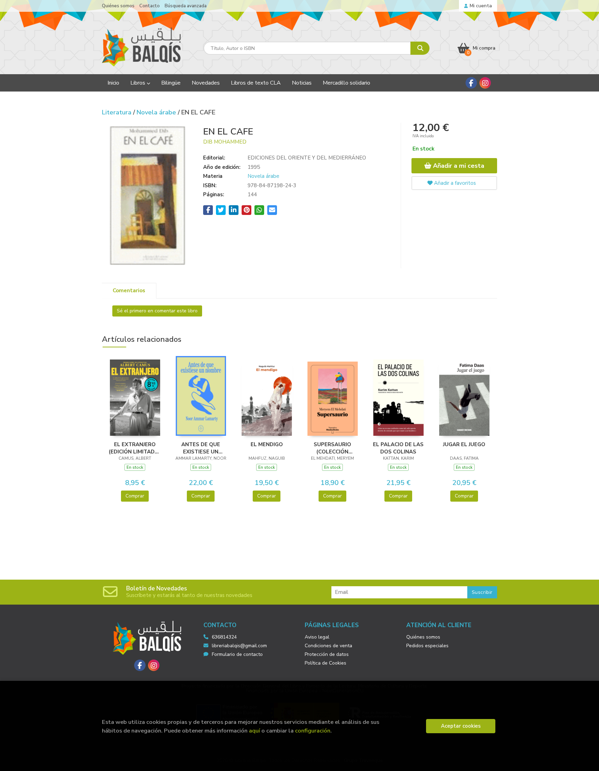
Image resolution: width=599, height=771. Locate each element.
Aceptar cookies (461, 725)
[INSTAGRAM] (485, 83)
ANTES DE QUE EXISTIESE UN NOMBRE (200, 448)
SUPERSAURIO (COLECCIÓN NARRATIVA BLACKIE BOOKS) (332, 448)
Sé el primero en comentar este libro (157, 310)
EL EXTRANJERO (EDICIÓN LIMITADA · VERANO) (135, 448)
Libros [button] (138, 83)
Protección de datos (327, 654)
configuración (312, 731)
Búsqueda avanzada (186, 6)
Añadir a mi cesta (457, 166)
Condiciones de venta (328, 645)
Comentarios (129, 290)
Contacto (149, 6)
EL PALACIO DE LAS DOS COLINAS (398, 448)
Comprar (134, 496)
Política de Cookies (325, 663)
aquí (254, 731)
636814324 (224, 637)
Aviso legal (317, 637)
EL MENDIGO (267, 444)
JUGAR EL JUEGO (464, 444)
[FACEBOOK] (471, 83)
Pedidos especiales (427, 645)
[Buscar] (419, 48)
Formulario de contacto (237, 654)
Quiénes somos (118, 6)
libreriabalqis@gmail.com (239, 645)
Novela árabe (157, 112)
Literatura (117, 112)
